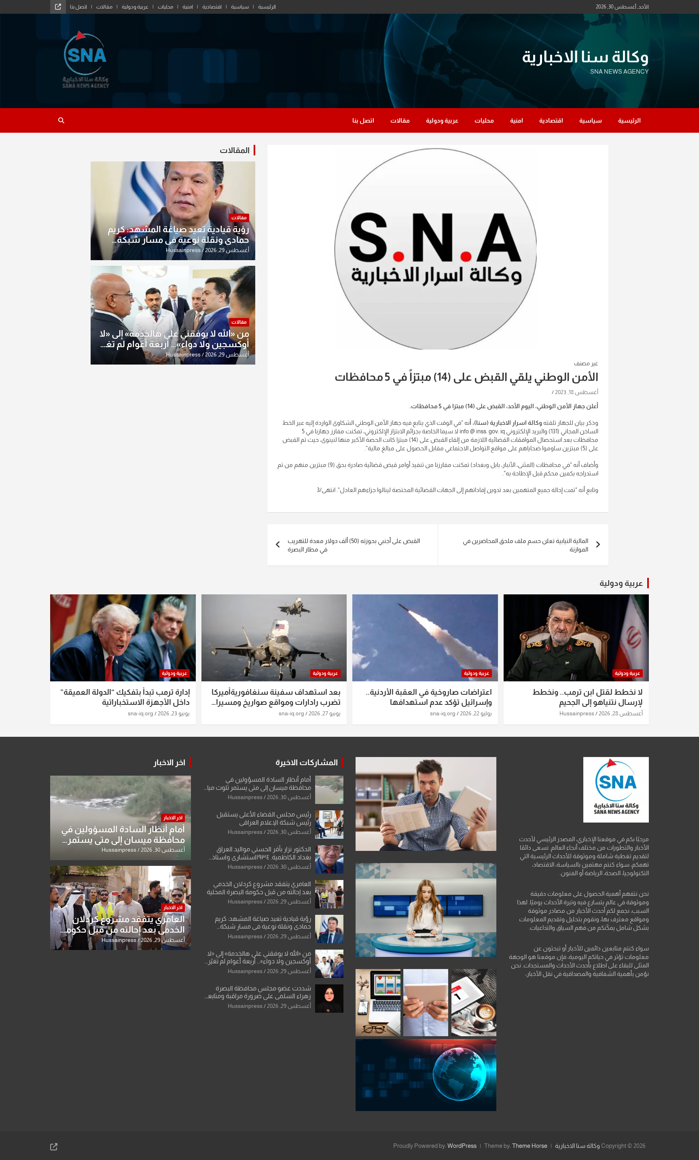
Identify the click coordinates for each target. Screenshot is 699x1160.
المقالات (235, 150)
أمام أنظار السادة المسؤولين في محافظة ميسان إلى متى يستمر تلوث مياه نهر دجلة (257, 787)
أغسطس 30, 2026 (289, 797)
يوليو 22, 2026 (476, 713)
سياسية (240, 7)
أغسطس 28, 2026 (621, 713)
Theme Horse (529, 1145)
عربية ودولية (135, 7)
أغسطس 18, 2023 (576, 392)
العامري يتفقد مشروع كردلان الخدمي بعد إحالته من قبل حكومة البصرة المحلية (123, 930)
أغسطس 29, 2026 (227, 250)
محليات (165, 7)
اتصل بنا (78, 7)
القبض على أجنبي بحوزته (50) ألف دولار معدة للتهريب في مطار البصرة (354, 545)
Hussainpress (183, 250)
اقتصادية (212, 7)
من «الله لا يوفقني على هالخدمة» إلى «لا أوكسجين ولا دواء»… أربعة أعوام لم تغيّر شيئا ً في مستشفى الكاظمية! (174, 344)
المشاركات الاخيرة (306, 762)
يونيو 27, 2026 (325, 713)
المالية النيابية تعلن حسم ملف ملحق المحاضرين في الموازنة (525, 545)
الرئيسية (267, 7)
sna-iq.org (442, 713)
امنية (187, 7)
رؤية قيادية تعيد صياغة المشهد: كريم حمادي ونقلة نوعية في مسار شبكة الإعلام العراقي (178, 240)
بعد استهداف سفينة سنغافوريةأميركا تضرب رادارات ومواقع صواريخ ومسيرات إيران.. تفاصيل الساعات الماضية (274, 702)
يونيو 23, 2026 (174, 713)
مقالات (104, 7)
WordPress (462, 1145)
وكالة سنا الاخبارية (585, 57)
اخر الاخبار (169, 762)
